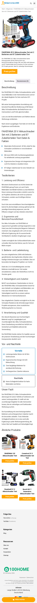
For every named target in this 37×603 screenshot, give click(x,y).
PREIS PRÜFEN (20, 599)
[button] (32, 17)
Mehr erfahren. (30, 583)
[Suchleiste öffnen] (31, 3)
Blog (4, 533)
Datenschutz (30, 577)
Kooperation (7, 552)
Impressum (22, 577)
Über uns (6, 545)
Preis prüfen (9, 71)
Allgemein (9, 9)
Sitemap (5, 555)
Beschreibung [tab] (9, 81)
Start (3, 9)
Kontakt (5, 548)
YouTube (6, 521)
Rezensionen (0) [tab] (22, 81)
